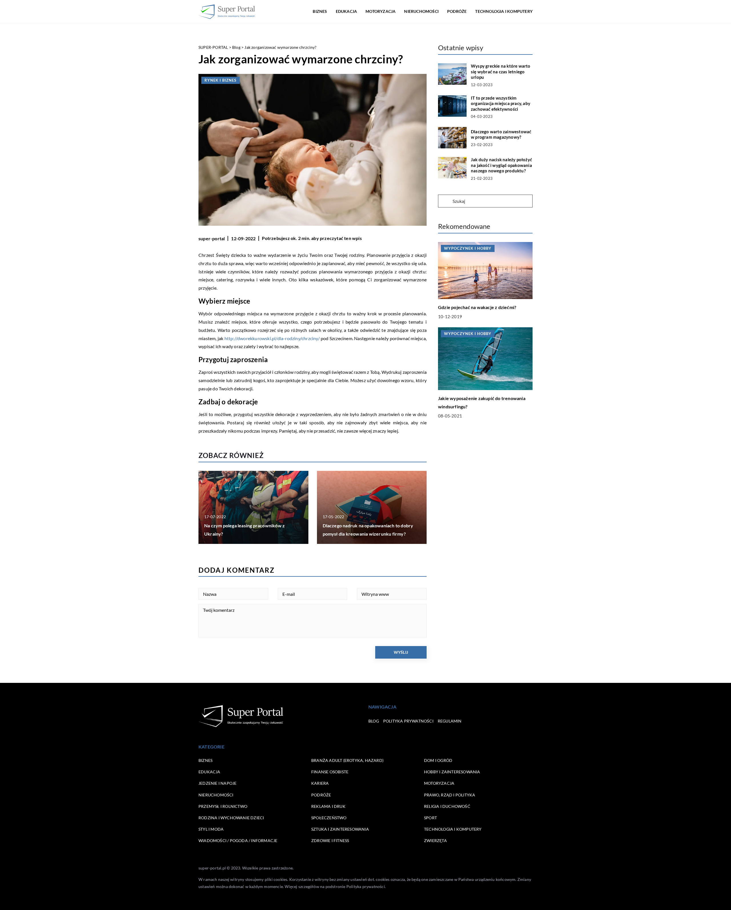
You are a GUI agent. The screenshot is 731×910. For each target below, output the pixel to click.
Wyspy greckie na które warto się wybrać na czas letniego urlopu (501, 71)
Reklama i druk (328, 806)
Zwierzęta (435, 840)
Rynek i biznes (220, 80)
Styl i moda (211, 829)
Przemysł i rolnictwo (222, 806)
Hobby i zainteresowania (452, 771)
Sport (430, 817)
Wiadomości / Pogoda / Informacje (237, 840)
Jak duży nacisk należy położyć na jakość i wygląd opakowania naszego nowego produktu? (501, 165)
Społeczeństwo (329, 817)
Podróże (457, 11)
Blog (373, 721)
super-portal (211, 238)
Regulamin (450, 721)
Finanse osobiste (329, 771)
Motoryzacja (380, 11)
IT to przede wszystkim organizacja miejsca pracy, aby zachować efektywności (500, 103)
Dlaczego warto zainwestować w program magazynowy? (501, 134)
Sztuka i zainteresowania (340, 829)
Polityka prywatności (408, 721)
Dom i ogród (438, 760)
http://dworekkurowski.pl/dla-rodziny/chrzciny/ (272, 338)
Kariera (320, 783)
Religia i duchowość (447, 806)
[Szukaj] (445, 201)
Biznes (320, 11)
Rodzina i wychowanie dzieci (231, 817)
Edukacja (346, 11)
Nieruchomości (421, 11)
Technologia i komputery (504, 11)
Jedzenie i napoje (217, 783)
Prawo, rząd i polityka (449, 794)
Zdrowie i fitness (330, 840)
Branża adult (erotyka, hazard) (347, 760)
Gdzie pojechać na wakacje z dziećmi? (477, 307)
